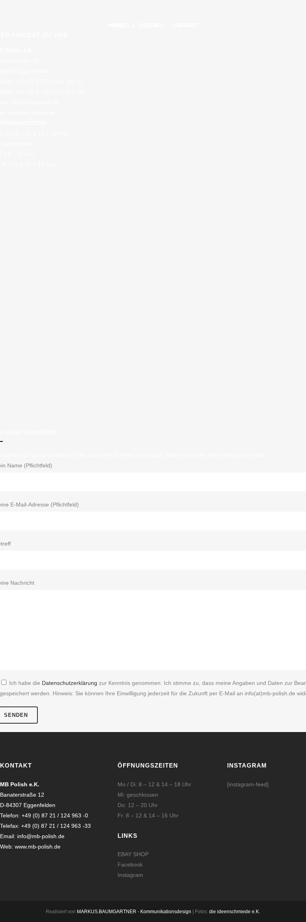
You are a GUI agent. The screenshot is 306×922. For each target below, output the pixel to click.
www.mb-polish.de (32, 112)
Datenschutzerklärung (69, 683)
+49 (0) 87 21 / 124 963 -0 (49, 81)
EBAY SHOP (133, 854)
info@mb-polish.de (35, 102)
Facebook (130, 864)
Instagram (130, 875)
